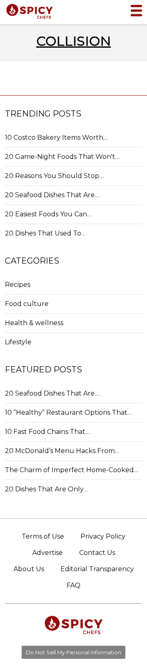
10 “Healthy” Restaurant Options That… (68, 412)
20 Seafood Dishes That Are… (52, 195)
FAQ (73, 585)
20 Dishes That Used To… (45, 233)
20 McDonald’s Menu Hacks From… (62, 451)
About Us (28, 569)
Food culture (27, 304)
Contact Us (97, 553)
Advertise (47, 553)
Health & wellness (34, 323)
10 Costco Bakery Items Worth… (56, 137)
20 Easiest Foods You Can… (48, 214)
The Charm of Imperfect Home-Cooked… (71, 470)
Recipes (17, 284)
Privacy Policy (102, 536)
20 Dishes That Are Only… (46, 489)
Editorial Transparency (97, 569)
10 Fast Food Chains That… (47, 432)
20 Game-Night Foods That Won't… (62, 157)
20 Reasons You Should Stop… (54, 176)
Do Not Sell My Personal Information (73, 652)
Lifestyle (18, 342)
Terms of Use (43, 536)
